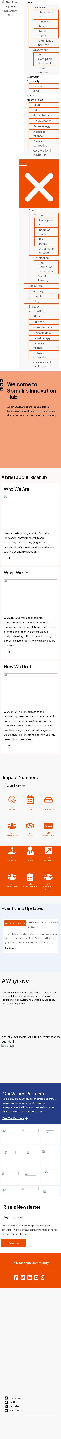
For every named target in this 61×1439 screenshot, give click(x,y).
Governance (40, 49)
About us (32, 2)
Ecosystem (33, 76)
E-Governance (42, 120)
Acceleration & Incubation (42, 152)
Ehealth (38, 104)
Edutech (38, 110)
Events (37, 86)
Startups (32, 95)
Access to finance (39, 134)
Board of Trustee (44, 24)
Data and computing (40, 143)
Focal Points (43, 33)
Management (46, 14)
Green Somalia (42, 115)
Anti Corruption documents (45, 59)
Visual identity (43, 70)
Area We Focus (35, 99)
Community (33, 81)
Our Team (39, 7)
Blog (36, 91)
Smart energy (41, 126)
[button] (39, 183)
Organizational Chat (45, 42)
